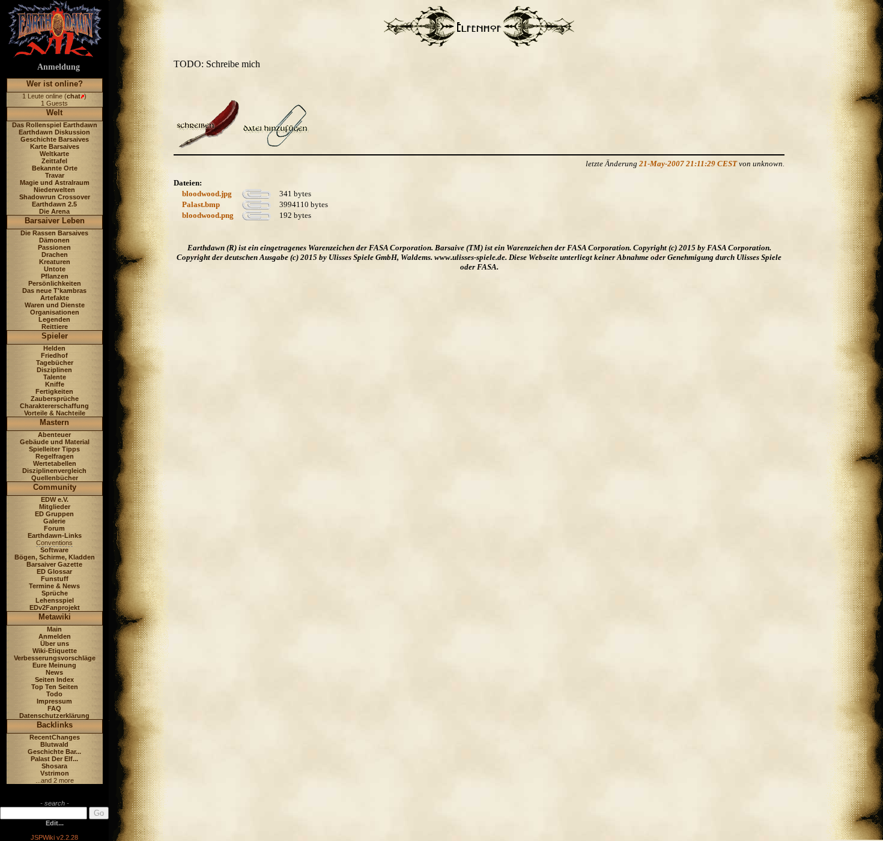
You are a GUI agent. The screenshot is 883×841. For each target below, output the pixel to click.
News (54, 672)
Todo (54, 694)
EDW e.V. (54, 499)
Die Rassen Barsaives (54, 233)
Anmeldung (58, 66)
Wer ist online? (54, 83)
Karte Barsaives (54, 146)
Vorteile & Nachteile (54, 413)
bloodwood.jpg (207, 193)
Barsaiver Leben (55, 220)
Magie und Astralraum (55, 182)
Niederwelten (54, 189)
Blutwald (54, 744)
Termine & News (54, 585)
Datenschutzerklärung (54, 715)
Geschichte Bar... (54, 751)
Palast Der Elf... (54, 758)
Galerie (54, 521)
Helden (54, 348)
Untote (54, 269)
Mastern (54, 422)
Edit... (55, 823)
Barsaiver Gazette (54, 564)
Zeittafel (54, 160)
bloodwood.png (208, 215)
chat (73, 96)
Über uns (54, 643)
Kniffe (54, 384)
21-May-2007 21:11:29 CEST (688, 163)
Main (54, 629)
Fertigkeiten (54, 391)
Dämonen (54, 240)
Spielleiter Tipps (54, 449)
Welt (54, 112)
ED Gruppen (54, 513)
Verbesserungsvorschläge (55, 658)
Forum (54, 528)
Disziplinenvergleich (54, 470)
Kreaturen (54, 261)
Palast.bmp (201, 204)
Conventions (54, 542)
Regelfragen (54, 456)
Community (54, 487)
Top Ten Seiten (54, 686)
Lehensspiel (54, 600)
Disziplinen (54, 369)
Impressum (54, 701)
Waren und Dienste (55, 305)
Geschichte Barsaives (54, 139)
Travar (54, 175)
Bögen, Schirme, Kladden (54, 557)
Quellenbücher (54, 477)
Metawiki (54, 616)
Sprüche (54, 593)
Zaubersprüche (55, 398)
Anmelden (54, 636)
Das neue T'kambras (54, 290)
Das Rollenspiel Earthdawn (54, 124)
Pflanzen (54, 276)
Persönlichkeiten (54, 283)
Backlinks (55, 724)
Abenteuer (54, 434)
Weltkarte (54, 153)
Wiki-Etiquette (54, 650)
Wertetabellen (54, 463)
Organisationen (54, 312)
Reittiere (54, 326)
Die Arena (54, 211)
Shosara (54, 766)
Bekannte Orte (54, 168)
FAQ (54, 708)
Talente (54, 377)
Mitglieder (54, 506)
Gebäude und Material (55, 441)
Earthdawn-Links (55, 535)
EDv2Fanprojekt (54, 607)
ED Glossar (54, 571)
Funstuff (54, 578)
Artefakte (54, 297)
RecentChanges (54, 737)
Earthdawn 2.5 (54, 204)
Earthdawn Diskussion (54, 132)
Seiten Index (54, 679)
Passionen (54, 247)
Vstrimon (54, 773)
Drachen (54, 254)
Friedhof (54, 355)
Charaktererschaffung (54, 405)
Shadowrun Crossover (54, 196)
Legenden (54, 319)
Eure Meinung (54, 665)
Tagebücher (54, 362)
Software (54, 549)
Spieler (54, 335)
